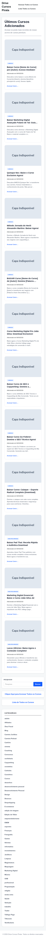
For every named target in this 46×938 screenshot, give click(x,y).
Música (7, 875)
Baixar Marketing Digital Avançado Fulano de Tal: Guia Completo (21, 123)
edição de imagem (11, 810)
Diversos (8, 798)
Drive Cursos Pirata (6, 7)
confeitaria (9, 758)
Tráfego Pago (10, 915)
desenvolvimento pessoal (14, 786)
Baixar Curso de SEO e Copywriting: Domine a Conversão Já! (18, 387)
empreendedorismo (12, 818)
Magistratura (9, 863)
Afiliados (8, 722)
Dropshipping (10, 802)
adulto (7, 718)
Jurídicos (8, 854)
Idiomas (8, 842)
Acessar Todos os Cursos (28, 5)
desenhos (8, 782)
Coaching (8, 750)
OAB (6, 879)
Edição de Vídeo (11, 814)
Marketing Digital (11, 871)
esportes (8, 826)
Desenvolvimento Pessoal (14, 790)
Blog (6, 730)
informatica (9, 846)
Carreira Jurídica (11, 734)
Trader (7, 911)
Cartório (8, 742)
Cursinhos (9, 774)
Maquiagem (9, 867)
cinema (7, 746)
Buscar (38, 684)
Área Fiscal (9, 726)
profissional (9, 883)
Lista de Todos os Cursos (23, 702)
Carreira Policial (11, 738)
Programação (10, 887)
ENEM (7, 822)
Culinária (8, 770)
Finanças (8, 830)
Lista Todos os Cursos (27, 9)
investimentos (10, 850)
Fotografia (9, 834)
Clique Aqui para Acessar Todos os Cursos (23, 694)
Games (7, 838)
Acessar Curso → (12, 86)
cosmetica (8, 766)
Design (7, 794)
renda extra (9, 895)
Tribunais (8, 919)
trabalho (8, 907)
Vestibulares (9, 923)
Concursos (9, 754)
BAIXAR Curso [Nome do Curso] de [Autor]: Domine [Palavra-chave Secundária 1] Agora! (22, 281)
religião (7, 891)
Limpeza (8, 858)
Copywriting (9, 762)
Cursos (10, 63)
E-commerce (9, 806)
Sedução (8, 903)
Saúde (7, 899)
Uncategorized (13, 538)
